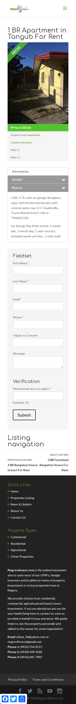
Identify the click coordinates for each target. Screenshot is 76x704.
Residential (18, 543)
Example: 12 (21, 402)
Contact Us (18, 517)
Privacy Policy (17, 679)
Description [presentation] (20, 171)
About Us (17, 511)
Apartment (33, 135)
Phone (18, 317)
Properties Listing (22, 498)
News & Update (21, 504)
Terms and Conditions (48, 679)
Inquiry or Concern (25, 335)
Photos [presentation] (17, 187)
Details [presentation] (17, 179)
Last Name (21, 281)
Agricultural (18, 550)
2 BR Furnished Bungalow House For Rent (53, 462)
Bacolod (26, 142)
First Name (21, 263)
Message (19, 353)
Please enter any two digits (32, 388)
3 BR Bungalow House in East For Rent (23, 465)
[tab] (38, 171)
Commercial (18, 537)
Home (14, 491)
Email (17, 299)
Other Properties (22, 556)
